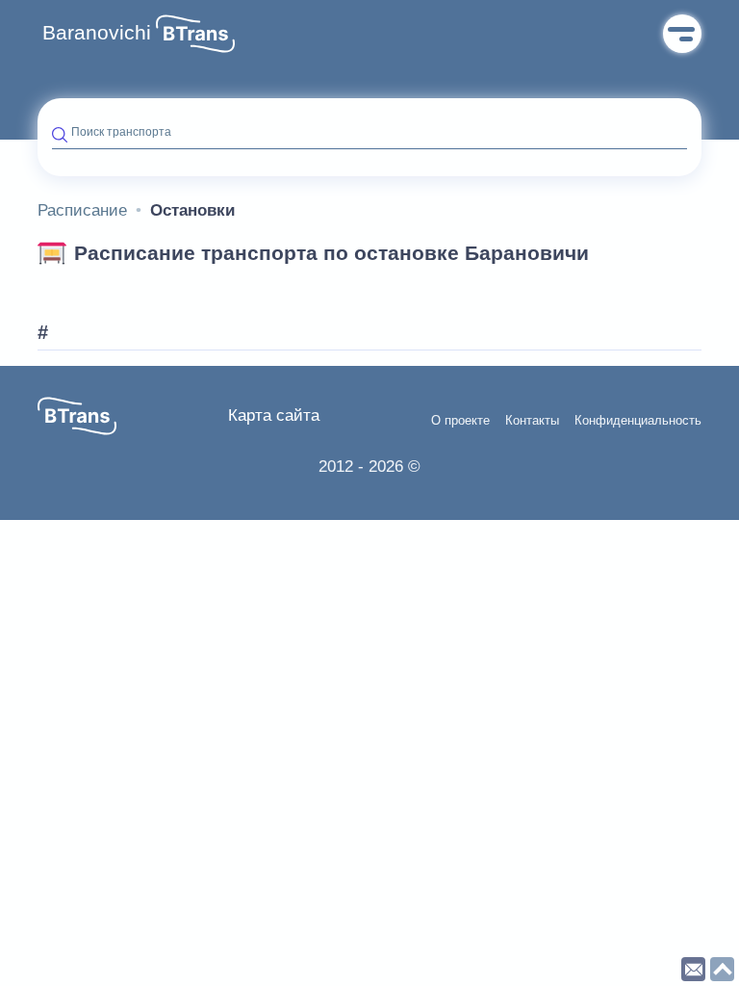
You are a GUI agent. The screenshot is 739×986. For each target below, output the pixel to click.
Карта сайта (273, 415)
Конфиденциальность (637, 421)
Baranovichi (96, 32)
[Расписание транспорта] (195, 33)
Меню (682, 33)
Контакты (532, 421)
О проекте (460, 421)
